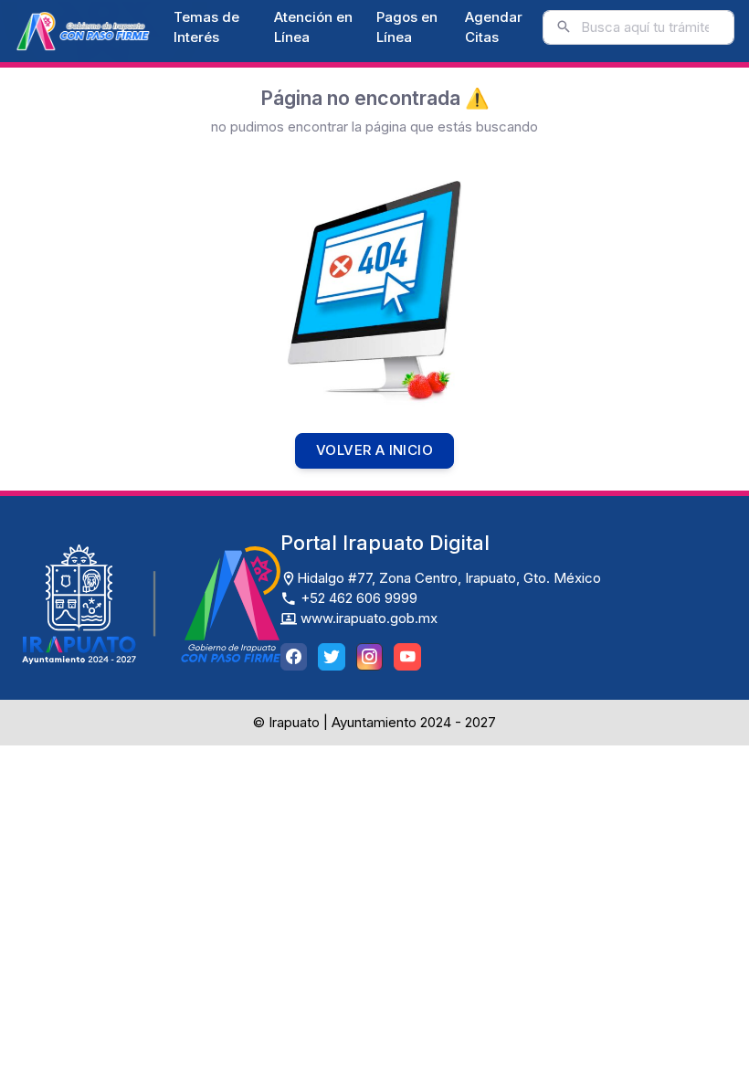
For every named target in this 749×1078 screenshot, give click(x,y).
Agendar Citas (493, 27)
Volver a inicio (374, 450)
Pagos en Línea (407, 27)
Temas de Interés (206, 27)
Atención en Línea (313, 27)
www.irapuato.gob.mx (367, 618)
